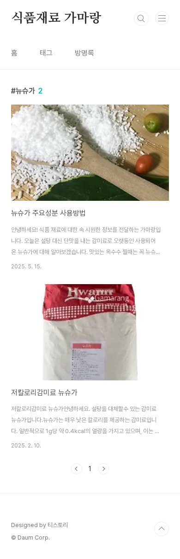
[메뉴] (162, 18)
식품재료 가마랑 (56, 18)
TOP (161, 529)
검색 (141, 18)
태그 (46, 53)
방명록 (84, 53)
